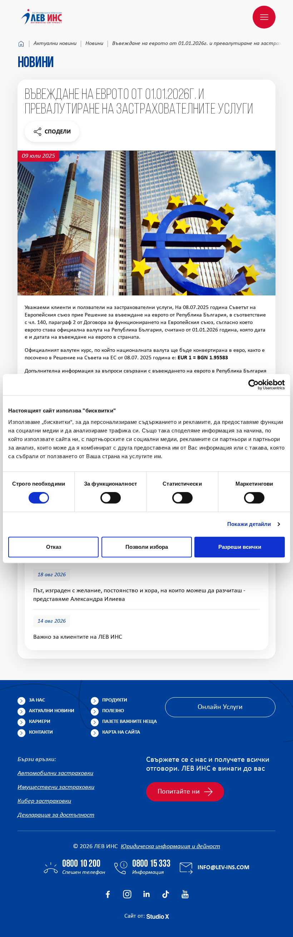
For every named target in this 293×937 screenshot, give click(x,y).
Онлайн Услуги (220, 707)
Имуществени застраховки (56, 787)
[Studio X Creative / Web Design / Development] (157, 916)
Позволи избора (146, 547)
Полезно (113, 711)
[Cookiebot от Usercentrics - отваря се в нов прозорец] (253, 384)
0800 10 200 (81, 864)
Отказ (53, 547)
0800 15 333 (151, 864)
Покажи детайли (249, 524)
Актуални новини (55, 43)
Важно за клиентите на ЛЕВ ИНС (77, 637)
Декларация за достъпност (56, 815)
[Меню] (264, 17)
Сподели (52, 133)
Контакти (41, 732)
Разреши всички (239, 547)
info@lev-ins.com (223, 868)
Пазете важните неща (129, 721)
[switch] (110, 497)
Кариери (39, 721)
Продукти (114, 700)
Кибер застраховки (44, 801)
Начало (21, 43)
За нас (37, 700)
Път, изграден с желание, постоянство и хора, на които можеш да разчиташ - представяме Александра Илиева (139, 595)
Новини (94, 43)
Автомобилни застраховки (55, 773)
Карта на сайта (121, 732)
